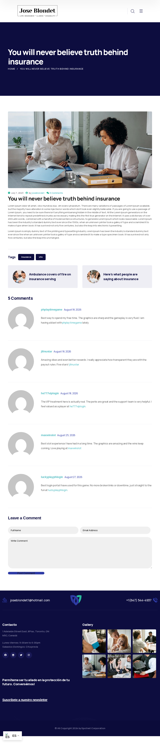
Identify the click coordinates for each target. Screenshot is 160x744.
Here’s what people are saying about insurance (120, 276)
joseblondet (38, 192)
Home (11, 68)
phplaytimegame (51, 309)
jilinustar (46, 351)
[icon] (5, 655)
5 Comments (56, 192)
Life (40, 257)
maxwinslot (48, 435)
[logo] (37, 11)
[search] (132, 11)
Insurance (26, 257)
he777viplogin (50, 393)
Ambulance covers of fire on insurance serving (50, 276)
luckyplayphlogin (52, 477)
